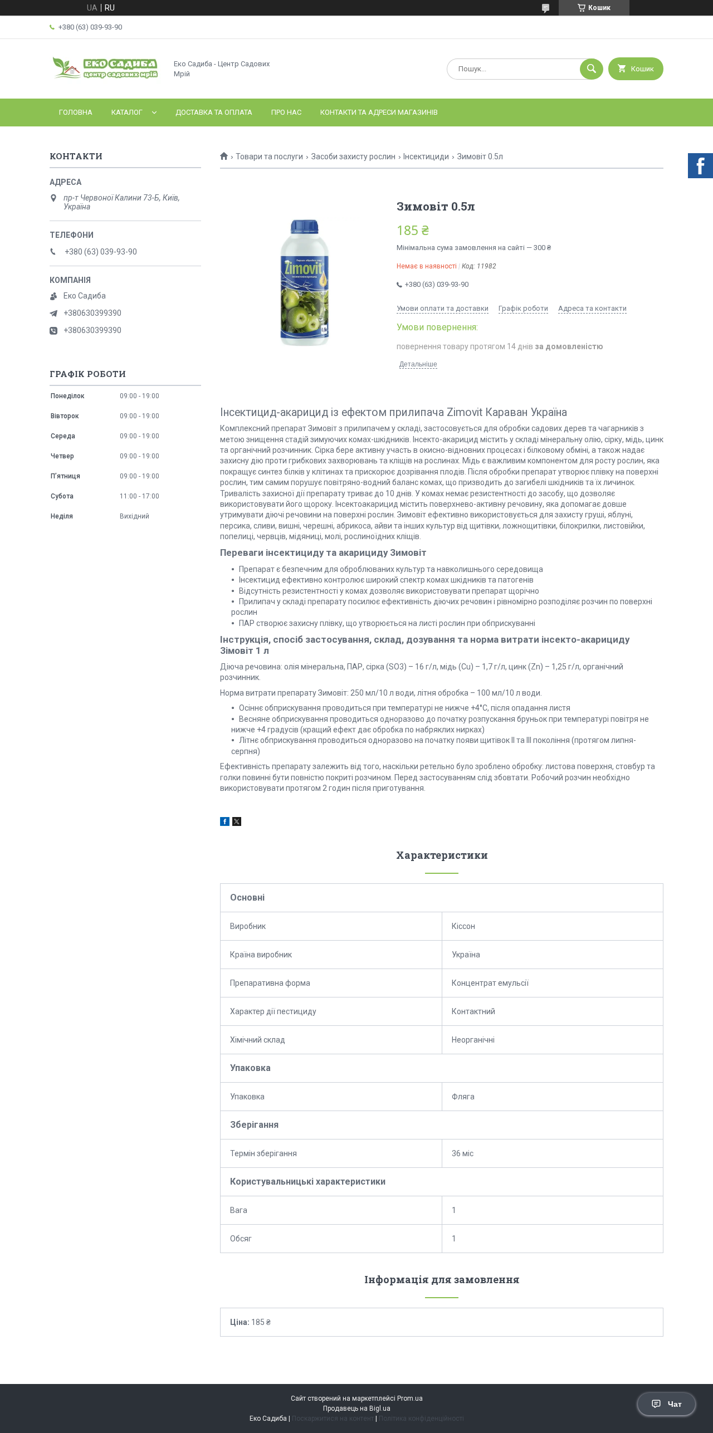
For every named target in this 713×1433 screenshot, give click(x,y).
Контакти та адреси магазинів (379, 112)
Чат (675, 1404)
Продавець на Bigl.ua (356, 1408)
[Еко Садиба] (105, 84)
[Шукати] (591, 69)
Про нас (286, 112)
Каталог (127, 112)
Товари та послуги (269, 156)
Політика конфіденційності (421, 1418)
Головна (75, 112)
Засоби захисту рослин (353, 156)
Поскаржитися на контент (333, 1418)
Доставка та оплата (213, 112)
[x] (236, 823)
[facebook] (224, 823)
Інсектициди (426, 156)
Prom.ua (410, 1398)
